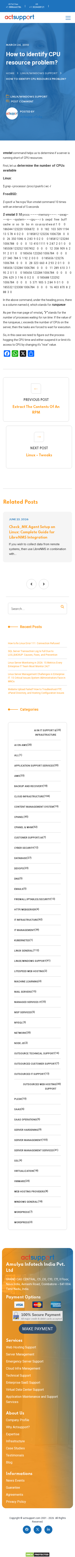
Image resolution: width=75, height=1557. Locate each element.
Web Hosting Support (21, 1347)
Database (20, 858)
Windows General (26, 1201)
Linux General (23, 950)
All (16, 755)
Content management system (34, 806)
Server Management (28, 1140)
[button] (31, 584)
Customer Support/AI (28, 837)
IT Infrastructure (26, 919)
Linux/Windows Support (39, 73)
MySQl (18, 1022)
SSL (16, 1160)
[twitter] (38, 1530)
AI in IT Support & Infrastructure (45, 732)
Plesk (18, 1099)
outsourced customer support (35, 1063)
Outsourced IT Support (29, 1074)
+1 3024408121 (36, 7)
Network (20, 1033)
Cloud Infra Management (23, 1368)
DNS (16, 878)
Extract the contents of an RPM (36, 409)
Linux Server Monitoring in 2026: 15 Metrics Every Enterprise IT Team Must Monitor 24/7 (35, 664)
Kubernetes (22, 940)
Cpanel (19, 817)
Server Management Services (34, 1150)
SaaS (17, 1109)
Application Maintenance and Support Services (32, 1399)
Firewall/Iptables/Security (32, 899)
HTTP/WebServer (25, 909)
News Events (15, 1480)
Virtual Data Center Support (25, 1390)
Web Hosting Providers (29, 1191)
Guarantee (13, 1487)
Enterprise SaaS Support (23, 1382)
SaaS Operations (25, 1119)
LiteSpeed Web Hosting (29, 971)
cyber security (24, 848)
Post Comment (22, 101)
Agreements (14, 1495)
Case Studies (15, 1448)
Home (10, 73)
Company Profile (17, 1420)
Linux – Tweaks (39, 455)
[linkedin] (48, 1530)
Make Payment (37, 1328)
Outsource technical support (34, 1053)
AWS (17, 776)
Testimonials (15, 1455)
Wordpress (21, 1212)
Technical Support (18, 1375)
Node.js (19, 1043)
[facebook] (27, 1530)
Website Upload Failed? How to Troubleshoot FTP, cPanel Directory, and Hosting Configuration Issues (36, 691)
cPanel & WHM (23, 827)
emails (18, 889)
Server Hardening (26, 1129)
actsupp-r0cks (31, 117)
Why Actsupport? (18, 1427)
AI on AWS (20, 745)
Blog (9, 1462)
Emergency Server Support (24, 1361)
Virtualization (24, 1171)
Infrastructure (15, 1441)
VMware (19, 1181)
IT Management (24, 930)
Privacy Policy (16, 1502)
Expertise (12, 1434)
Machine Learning (26, 981)
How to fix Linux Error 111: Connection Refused (34, 643)
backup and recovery (28, 786)
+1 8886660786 (13, 7)
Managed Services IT (27, 1002)
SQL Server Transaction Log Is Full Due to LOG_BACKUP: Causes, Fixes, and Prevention (32, 653)
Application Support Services (34, 765)
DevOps (19, 868)
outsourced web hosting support (39, 1086)
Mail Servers (23, 991)
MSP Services (23, 1012)
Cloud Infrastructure (29, 796)
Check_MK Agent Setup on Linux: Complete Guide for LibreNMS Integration (32, 532)
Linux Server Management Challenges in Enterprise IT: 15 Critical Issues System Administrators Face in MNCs (36, 678)
